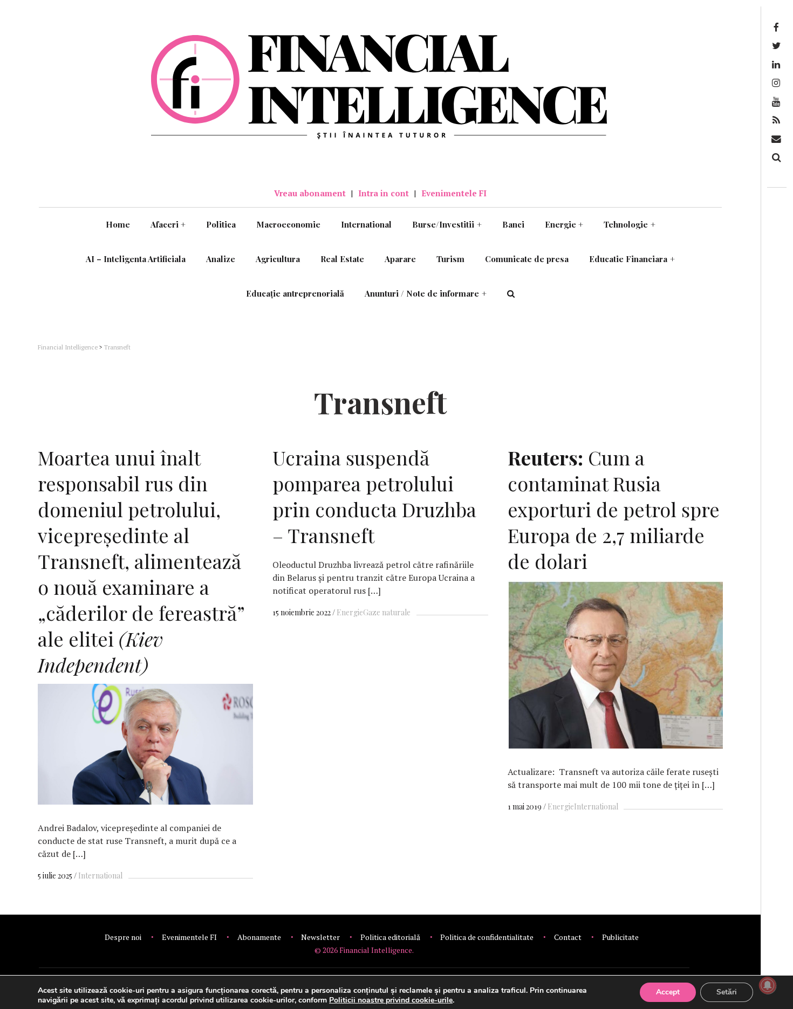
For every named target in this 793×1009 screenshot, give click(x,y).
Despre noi (123, 937)
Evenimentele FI (454, 193)
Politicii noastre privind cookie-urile (391, 1000)
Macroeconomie (288, 224)
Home (118, 224)
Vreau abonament (310, 193)
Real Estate (342, 258)
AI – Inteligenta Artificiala (136, 258)
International (366, 224)
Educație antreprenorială (295, 293)
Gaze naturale (387, 612)
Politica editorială (390, 937)
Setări (726, 992)
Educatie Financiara (632, 258)
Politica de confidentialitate (487, 937)
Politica (221, 224)
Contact (568, 937)
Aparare (400, 258)
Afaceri (168, 224)
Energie (564, 224)
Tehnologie (629, 224)
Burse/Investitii (447, 224)
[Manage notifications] (767, 985)
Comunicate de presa (527, 258)
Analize (220, 258)
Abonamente (259, 937)
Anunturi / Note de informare (426, 293)
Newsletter (320, 937)
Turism (450, 258)
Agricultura (278, 258)
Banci (513, 224)
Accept (668, 992)
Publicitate (620, 937)
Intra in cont (383, 193)
